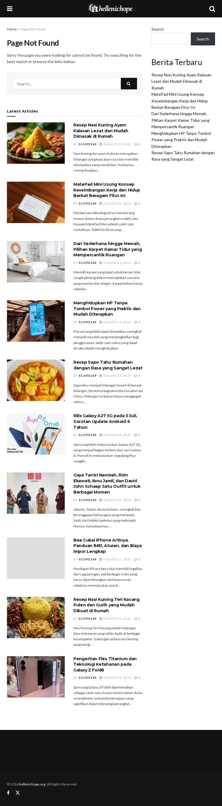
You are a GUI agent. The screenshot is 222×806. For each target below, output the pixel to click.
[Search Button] (129, 83)
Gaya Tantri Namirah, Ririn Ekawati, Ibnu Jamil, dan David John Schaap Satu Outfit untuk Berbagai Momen (106, 483)
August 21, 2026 (116, 618)
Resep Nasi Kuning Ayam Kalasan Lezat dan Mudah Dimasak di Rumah (100, 130)
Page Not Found (33, 29)
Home (12, 29)
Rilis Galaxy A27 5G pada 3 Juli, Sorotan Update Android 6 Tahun (105, 421)
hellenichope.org (32, 784)
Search (157, 29)
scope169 (88, 144)
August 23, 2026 (116, 375)
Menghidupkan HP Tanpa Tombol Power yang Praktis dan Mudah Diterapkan (107, 308)
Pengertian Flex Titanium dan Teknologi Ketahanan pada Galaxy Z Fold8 (105, 664)
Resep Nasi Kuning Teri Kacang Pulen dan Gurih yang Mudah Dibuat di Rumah (106, 605)
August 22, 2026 (116, 500)
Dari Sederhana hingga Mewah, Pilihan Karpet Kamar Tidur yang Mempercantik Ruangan (107, 249)
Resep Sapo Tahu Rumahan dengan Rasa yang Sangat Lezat (108, 365)
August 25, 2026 (116, 144)
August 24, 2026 (116, 262)
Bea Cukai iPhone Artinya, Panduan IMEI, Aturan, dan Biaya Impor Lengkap (107, 546)
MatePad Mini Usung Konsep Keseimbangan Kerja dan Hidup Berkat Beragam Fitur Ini (106, 190)
